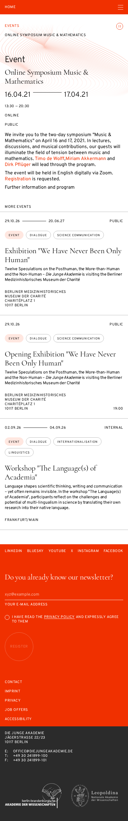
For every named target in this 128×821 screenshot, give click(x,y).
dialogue (38, 235)
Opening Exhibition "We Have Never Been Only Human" (60, 358)
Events (12, 26)
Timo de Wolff (49, 159)
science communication (78, 235)
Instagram (88, 551)
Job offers (16, 710)
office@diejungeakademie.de (43, 751)
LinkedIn (13, 551)
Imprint (12, 691)
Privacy (13, 701)
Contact (13, 682)
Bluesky (35, 551)
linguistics (19, 453)
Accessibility (18, 719)
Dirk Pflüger (18, 165)
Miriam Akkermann (85, 159)
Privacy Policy (59, 617)
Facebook (113, 551)
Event (14, 235)
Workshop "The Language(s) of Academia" (50, 472)
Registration (18, 179)
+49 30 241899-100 (30, 756)
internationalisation (77, 442)
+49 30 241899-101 (30, 760)
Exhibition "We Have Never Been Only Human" (63, 255)
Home (10, 7)
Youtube (57, 551)
